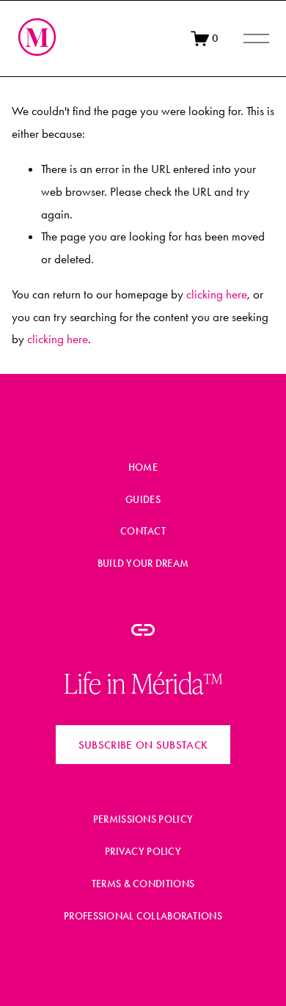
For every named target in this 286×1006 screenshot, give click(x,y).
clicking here (216, 294)
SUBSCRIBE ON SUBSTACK (143, 745)
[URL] (143, 630)
